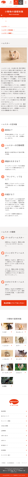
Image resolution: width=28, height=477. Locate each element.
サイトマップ (24, 462)
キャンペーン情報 (5, 421)
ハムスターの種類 (6, 33)
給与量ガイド (4, 445)
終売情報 (3, 450)
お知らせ (3, 440)
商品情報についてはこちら (13, 303)
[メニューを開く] (25, 2)
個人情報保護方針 (11, 462)
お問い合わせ (4, 435)
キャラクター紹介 (5, 455)
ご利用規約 (3, 462)
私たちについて (5, 416)
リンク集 (18, 462)
